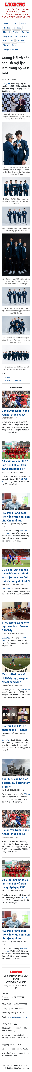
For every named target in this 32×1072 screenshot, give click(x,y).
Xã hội (16, 23)
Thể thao (6, 28)
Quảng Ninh (6, 638)
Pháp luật (6, 32)
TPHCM (27, 794)
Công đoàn (7, 36)
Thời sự (16, 32)
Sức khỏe (20, 41)
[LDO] (16, 400)
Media (23, 23)
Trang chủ (7, 23)
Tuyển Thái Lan (7, 589)
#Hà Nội (8, 378)
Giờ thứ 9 (5, 740)
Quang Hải (6, 83)
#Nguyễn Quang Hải (13, 380)
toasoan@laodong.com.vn (17, 1017)
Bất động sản (8, 41)
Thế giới (6, 45)
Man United (25, 690)
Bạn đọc (25, 32)
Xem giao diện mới (10, 50)
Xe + (14, 45)
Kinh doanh (17, 28)
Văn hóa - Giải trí (21, 36)
